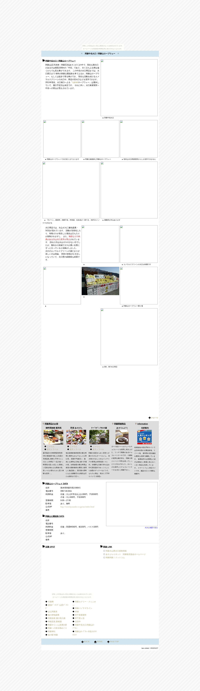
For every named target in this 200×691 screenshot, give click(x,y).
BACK (87, 641)
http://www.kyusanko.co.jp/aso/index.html (77, 507)
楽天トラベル (52, 449)
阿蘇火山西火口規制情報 (116, 551)
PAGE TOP (114, 641)
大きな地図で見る (151, 527)
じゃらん (50, 446)
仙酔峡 (75, 82)
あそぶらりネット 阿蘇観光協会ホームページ (126, 554)
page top (154, 417)
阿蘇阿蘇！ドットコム (115, 557)
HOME (99, 641)
